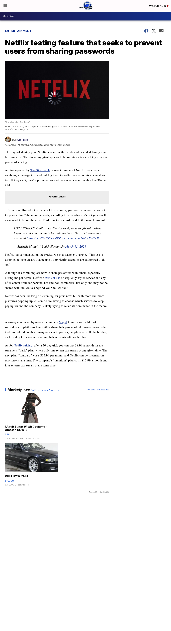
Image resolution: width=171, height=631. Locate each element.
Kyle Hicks (22, 139)
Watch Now (158, 5)
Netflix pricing (23, 345)
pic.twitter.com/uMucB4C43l (80, 238)
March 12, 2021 (75, 246)
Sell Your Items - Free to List (45, 390)
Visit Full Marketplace (98, 390)
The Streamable (40, 170)
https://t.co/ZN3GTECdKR (44, 238)
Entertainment (18, 30)
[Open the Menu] (5, 6)
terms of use (52, 278)
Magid (63, 322)
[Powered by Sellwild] (104, 492)
